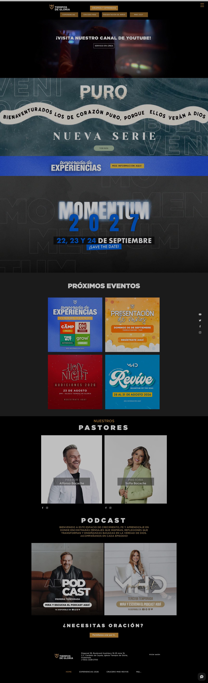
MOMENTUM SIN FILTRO (174, 42)
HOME (168, 24)
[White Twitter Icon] (178, 678)
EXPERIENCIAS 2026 (174, 29)
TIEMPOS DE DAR (173, 51)
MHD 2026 (170, 46)
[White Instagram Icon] (184, 678)
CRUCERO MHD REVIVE (174, 33)
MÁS (168, 55)
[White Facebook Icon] (189, 678)
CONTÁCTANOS (173, 60)
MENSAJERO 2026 (174, 37)
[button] (204, 5)
